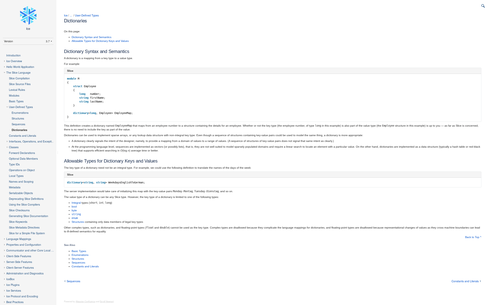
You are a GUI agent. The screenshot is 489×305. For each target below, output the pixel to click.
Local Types (16, 176)
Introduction (13, 55)
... (71, 15)
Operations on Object (22, 170)
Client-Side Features (18, 256)
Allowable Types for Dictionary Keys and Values (100, 40)
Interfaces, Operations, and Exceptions (32, 141)
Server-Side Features (19, 262)
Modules (14, 95)
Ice (66, 15)
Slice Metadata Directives (24, 227)
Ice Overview (14, 61)
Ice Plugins (12, 285)
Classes (14, 147)
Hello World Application (20, 67)
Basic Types (16, 101)
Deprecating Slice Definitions (26, 199)
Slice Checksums (19, 210)
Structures (18, 118)
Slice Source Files (20, 84)
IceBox (10, 279)
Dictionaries (19, 130)
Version (8, 41)
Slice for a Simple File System (27, 233)
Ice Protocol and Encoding (22, 296)
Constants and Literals (22, 135)
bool (74, 206)
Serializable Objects (21, 193)
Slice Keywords (18, 222)
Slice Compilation (19, 78)
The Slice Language (18, 72)
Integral (76, 202)
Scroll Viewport (107, 301)
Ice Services (13, 290)
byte (74, 210)
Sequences (18, 124)
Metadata (14, 187)
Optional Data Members (23, 158)
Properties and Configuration (23, 244)
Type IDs (14, 164)
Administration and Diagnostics (25, 273)
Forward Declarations (22, 153)
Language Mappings (18, 239)
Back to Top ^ (473, 237)
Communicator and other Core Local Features (33, 250)
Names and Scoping (21, 181)
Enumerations (20, 113)
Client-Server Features (20, 267)
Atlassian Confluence (85, 301)
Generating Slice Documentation (28, 216)
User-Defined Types (21, 107)
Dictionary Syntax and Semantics (91, 37)
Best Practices (14, 302)
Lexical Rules (17, 90)
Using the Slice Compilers (24, 204)
